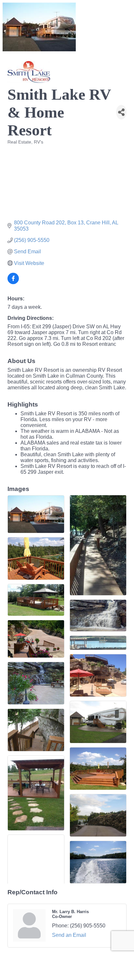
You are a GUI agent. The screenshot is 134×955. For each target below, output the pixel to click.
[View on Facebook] (13, 282)
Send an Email (69, 935)
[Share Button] (121, 112)
